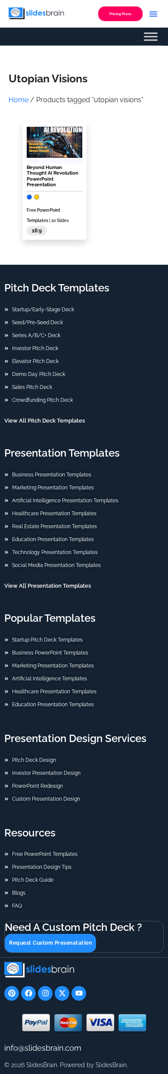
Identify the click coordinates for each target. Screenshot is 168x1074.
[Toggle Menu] (151, 37)
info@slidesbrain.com (42, 1047)
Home (18, 100)
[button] (153, 13)
